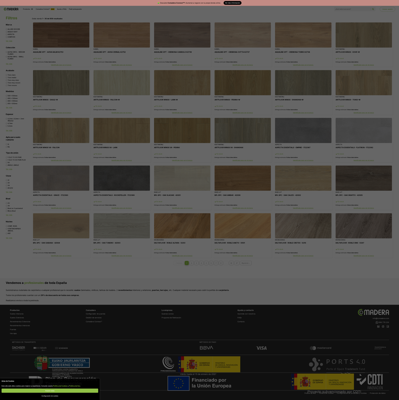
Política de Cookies (60, 386)
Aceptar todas (49, 391)
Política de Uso (74, 386)
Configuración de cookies (50, 396)
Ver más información (232, 3)
